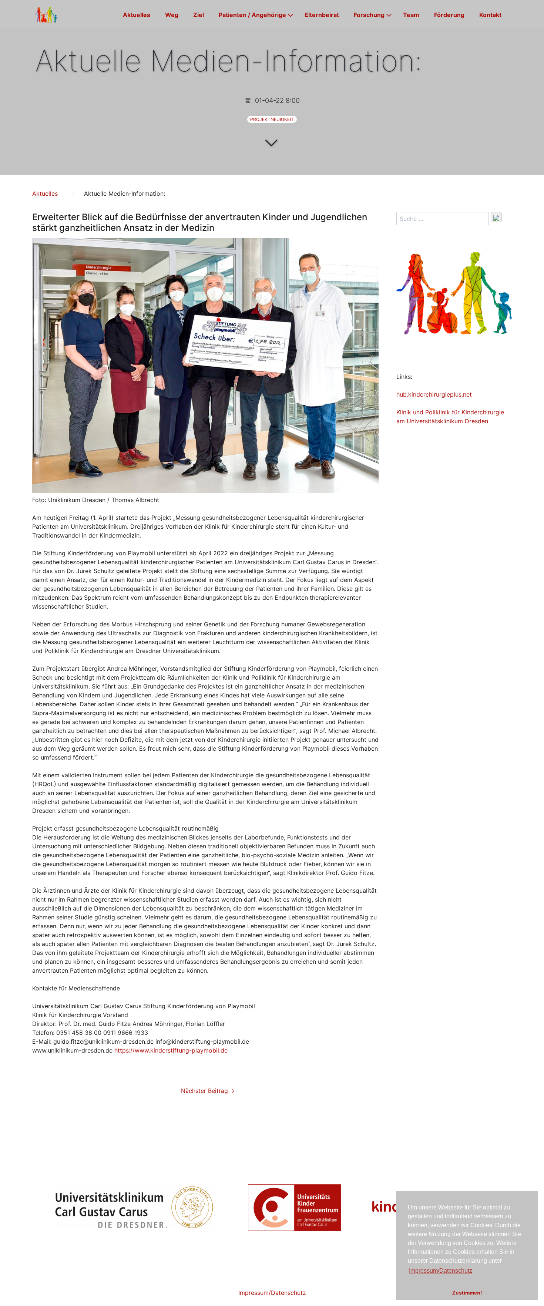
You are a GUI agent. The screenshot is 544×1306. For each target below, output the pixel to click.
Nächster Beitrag (205, 1090)
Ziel (198, 14)
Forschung (369, 14)
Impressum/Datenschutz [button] (440, 1271)
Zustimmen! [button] (467, 1293)
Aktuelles (136, 14)
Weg (171, 14)
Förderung (449, 14)
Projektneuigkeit (272, 119)
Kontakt (490, 14)
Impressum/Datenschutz (272, 1292)
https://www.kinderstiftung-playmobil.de (171, 1050)
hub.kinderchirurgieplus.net (434, 394)
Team (411, 14)
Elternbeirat (322, 14)
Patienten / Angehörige (252, 14)
